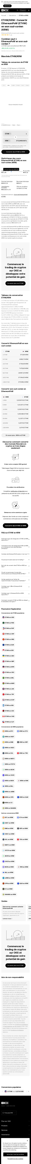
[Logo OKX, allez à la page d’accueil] (4, 10)
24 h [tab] (8, 85)
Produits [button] (4, 1126)
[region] (15, 1151)
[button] (17, 10)
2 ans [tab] (27, 85)
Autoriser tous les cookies (15, 1154)
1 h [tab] (4, 85)
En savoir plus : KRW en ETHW (15, 435)
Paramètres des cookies (15, 1158)
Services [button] (4, 1130)
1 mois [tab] (17, 85)
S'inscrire (22, 10)
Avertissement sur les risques (12, 1026)
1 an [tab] (23, 85)
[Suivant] (29, 1091)
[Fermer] (27, 1141)
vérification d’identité (17, 491)
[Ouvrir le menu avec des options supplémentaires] (29, 10)
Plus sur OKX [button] (6, 1121)
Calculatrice (12, 15)
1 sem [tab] (13, 85)
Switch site (7, 5)
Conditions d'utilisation (17, 1030)
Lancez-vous (7, 918)
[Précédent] (2, 1091)
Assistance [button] (5, 1134)
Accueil (3, 15)
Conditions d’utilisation (21, 1024)
